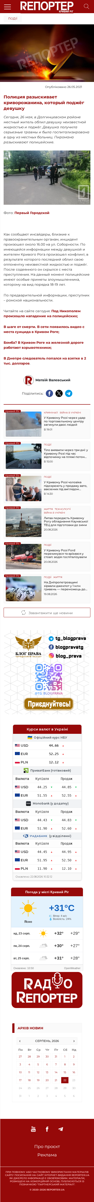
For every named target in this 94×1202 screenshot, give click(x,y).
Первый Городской (31, 213)
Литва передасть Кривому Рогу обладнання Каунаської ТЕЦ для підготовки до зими (66, 521)
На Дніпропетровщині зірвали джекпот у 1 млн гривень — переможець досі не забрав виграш (66, 586)
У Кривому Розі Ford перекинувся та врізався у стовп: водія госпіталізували (65, 554)
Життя (48, 509)
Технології (63, 509)
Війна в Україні (70, 413)
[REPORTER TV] (33, 1129)
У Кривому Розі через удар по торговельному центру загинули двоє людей (64, 421)
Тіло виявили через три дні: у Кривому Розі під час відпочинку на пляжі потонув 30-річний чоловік (66, 453)
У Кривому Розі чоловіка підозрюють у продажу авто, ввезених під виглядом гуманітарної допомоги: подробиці (65, 486)
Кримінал (51, 413)
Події (12, 18)
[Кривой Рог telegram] (60, 1129)
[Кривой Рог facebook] (47, 1129)
